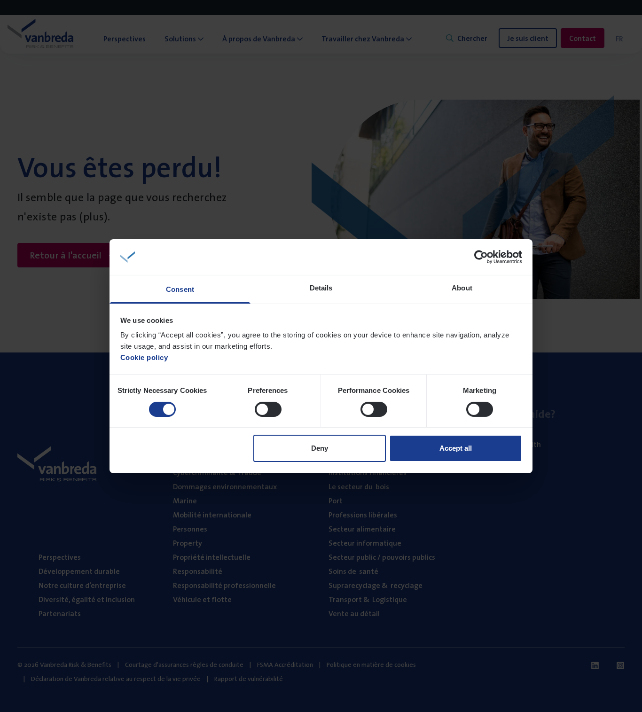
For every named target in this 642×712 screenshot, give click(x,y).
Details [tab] (321, 288)
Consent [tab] (180, 289)
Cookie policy (144, 357)
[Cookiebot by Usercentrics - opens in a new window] (481, 257)
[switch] (268, 409)
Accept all (455, 448)
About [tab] (462, 288)
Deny (319, 448)
